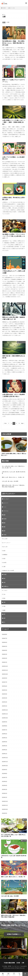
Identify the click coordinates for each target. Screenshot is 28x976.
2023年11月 (5, 761)
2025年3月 (4, 698)
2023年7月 (4, 777)
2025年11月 (5, 670)
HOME (4, 8)
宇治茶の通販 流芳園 (9, 962)
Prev (6, 423)
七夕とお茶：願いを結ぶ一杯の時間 (10, 481)
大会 (4, 594)
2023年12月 (5, 757)
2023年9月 (4, 769)
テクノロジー (6, 499)
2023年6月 (4, 781)
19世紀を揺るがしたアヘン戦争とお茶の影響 (13, 272)
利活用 (4, 518)
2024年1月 (4, 753)
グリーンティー (22, 27)
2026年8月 (4, 634)
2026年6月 (4, 642)
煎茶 (24, 257)
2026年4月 (4, 650)
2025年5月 (4, 690)
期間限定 (5, 554)
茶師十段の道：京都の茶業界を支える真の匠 (13, 357)
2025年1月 (4, 706)
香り (4, 622)
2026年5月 (4, 646)
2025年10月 (5, 674)
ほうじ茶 (5, 546)
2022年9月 (4, 813)
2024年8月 (4, 725)
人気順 (7, 22)
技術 (4, 530)
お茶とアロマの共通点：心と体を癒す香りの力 (13, 158)
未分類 (4, 574)
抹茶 (24, 106)
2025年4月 (4, 694)
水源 (4, 582)
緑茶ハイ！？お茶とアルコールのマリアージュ (13, 80)
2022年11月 (5, 805)
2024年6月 (4, 733)
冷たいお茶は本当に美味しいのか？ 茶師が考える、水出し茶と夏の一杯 (13, 467)
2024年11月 (5, 713)
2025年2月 (4, 702)
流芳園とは (5, 586)
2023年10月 (5, 765)
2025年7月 (4, 682)
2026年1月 (4, 662)
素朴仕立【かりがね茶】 (8, 570)
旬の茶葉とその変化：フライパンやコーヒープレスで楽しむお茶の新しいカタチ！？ (13, 236)
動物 (4, 522)
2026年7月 (4, 638)
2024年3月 (4, 745)
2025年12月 (5, 666)
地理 (4, 526)
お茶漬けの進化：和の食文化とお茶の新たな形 (13, 198)
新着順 (3, 22)
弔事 (4, 606)
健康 (4, 514)
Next (22, 423)
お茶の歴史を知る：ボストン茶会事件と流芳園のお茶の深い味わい (13, 395)
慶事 (4, 610)
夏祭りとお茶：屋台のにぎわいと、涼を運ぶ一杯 (13, 477)
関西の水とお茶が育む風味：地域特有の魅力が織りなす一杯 (13, 318)
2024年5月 (4, 737)
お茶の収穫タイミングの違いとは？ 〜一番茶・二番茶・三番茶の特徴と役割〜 (13, 122)
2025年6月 (4, 686)
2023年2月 (4, 793)
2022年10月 (5, 809)
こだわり (5, 590)
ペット (4, 507)
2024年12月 (5, 710)
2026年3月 (4, 654)
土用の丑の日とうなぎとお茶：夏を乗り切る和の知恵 (13, 472)
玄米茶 (24, 438)
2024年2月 (4, 749)
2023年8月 (4, 773)
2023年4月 (4, 785)
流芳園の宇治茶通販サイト (14, 934)
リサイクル (5, 511)
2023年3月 (4, 789)
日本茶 (4, 534)
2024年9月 (4, 721)
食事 (4, 618)
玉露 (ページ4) (11, 8)
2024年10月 (5, 717)
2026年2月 (4, 658)
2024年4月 (4, 741)
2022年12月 (5, 801)
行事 (4, 602)
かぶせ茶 (5, 538)
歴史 (4, 578)
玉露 (4, 566)
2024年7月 (4, 729)
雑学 (4, 614)
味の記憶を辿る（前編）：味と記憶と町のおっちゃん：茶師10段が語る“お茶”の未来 (13, 43)
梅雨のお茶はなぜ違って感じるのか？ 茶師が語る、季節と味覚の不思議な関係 (13, 486)
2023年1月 (4, 797)
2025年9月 (4, 678)
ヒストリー (5, 503)
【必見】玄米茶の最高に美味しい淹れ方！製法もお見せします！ (13, 454)
